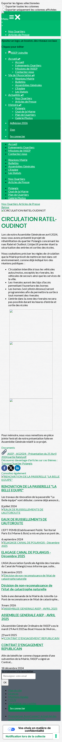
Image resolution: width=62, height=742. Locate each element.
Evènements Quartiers (28, 65)
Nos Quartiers (16, 31)
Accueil (19, 62)
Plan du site (15, 690)
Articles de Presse (18, 34)
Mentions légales (18, 696)
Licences (13, 693)
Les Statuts (21, 91)
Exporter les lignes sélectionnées (20, 3)
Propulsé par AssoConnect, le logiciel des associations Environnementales (32, 717)
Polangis (20, 108)
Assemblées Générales (28, 85)
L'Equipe (20, 88)
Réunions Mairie (24, 78)
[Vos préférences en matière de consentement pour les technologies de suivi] (56, 736)
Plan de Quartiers (25, 114)
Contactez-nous (24, 71)
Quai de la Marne (25, 111)
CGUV (12, 700)
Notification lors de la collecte (25, 736)
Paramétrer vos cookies (22, 703)
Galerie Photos (24, 118)
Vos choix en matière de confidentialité (34, 729)
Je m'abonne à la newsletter (17, 671)
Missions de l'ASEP (26, 68)
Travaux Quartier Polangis (16, 463)
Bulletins (20, 81)
